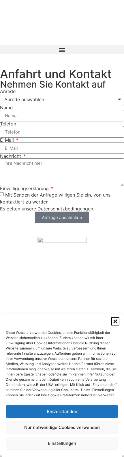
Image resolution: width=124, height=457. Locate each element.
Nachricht (11, 156)
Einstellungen (62, 443)
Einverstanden (62, 411)
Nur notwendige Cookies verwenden (62, 427)
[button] (115, 321)
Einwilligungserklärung (25, 188)
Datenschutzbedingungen (65, 209)
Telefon (8, 123)
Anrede (8, 91)
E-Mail (7, 140)
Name (6, 107)
